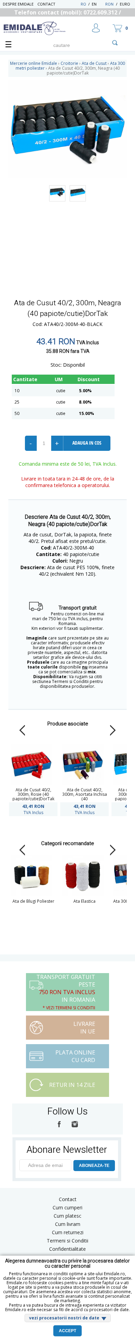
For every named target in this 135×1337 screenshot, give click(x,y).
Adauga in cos (86, 442)
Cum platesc (67, 1215)
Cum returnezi (67, 1232)
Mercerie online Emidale (33, 63)
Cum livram (67, 1224)
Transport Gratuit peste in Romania (65, 992)
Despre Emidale (18, 4)
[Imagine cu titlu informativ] (57, 193)
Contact (46, 4)
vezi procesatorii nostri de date (64, 1318)
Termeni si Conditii (67, 1240)
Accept (67, 1330)
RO (83, 4)
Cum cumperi (67, 1207)
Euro (125, 4)
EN (98, 4)
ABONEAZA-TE (94, 1165)
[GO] (115, 42)
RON (109, 4)
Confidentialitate (67, 1249)
